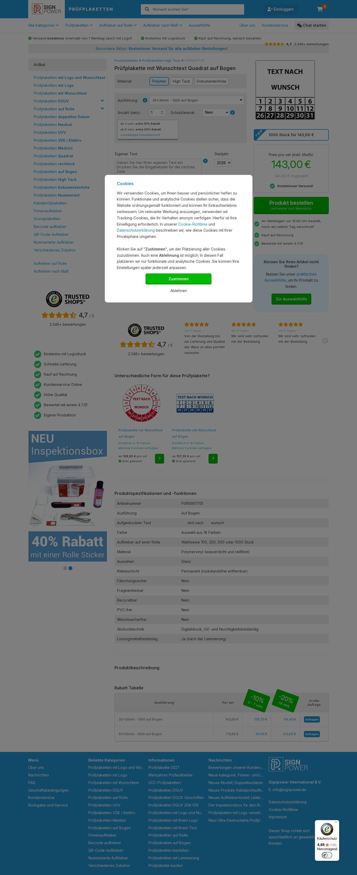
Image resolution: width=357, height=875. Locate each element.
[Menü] (336, 823)
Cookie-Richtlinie (193, 224)
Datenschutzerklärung (136, 230)
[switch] (327, 855)
